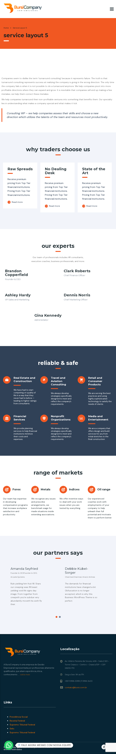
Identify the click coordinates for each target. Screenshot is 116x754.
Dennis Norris (77, 295)
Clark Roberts (77, 271)
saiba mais (25, 674)
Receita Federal (17, 720)
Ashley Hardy (18, 295)
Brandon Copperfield (16, 273)
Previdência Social (19, 716)
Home (6, 28)
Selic (12, 728)
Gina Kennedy (47, 315)
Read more (17, 202)
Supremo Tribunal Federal (22, 724)
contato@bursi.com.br (76, 687)
